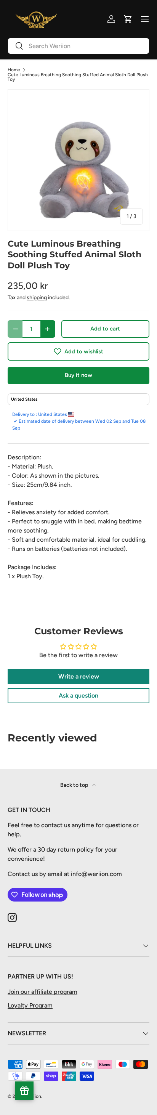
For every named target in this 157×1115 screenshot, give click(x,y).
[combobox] (78, 46)
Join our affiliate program (42, 991)
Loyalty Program (30, 1005)
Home (14, 69)
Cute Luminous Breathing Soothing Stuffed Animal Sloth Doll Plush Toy (78, 77)
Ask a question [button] (78, 695)
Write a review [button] (78, 676)
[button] (78, 351)
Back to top (74, 785)
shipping (37, 297)
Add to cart (105, 328)
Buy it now (78, 375)
